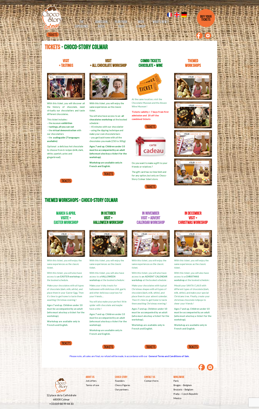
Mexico (177, 398)
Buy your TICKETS (206, 18)
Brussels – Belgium (183, 389)
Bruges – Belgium (182, 385)
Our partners (121, 389)
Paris (176, 380)
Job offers (91, 380)
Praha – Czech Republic (185, 393)
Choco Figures (122, 385)
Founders (120, 380)
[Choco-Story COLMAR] (52, 16)
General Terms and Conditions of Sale (169, 356)
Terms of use (92, 385)
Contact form (151, 380)
